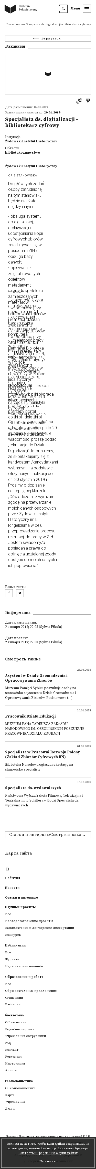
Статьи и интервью (21, 898)
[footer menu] (8, 869)
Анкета (11, 1070)
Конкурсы (13, 935)
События (12, 878)
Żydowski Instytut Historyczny (31, 141)
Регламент (13, 1057)
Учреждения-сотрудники (25, 1036)
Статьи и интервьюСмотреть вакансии (50, 834)
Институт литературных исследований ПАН (54, 1136)
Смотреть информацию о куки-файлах (48, 1153)
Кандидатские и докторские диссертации (39, 928)
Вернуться (51, 38)
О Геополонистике (20, 1088)
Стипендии (14, 998)
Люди (10, 1109)
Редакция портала (19, 1029)
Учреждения (15, 1102)
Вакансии (13, 24)
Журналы (12, 959)
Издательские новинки (24, 966)
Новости (12, 888)
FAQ (8, 1043)
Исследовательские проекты (29, 921)
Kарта (9, 1095)
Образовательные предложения (31, 991)
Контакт (11, 1050)
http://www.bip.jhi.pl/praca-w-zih (31, 397)
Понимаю (48, 1161)
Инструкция (15, 1063)
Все (8, 914)
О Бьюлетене (15, 1022)
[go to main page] (22, 9)
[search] (63, 9)
